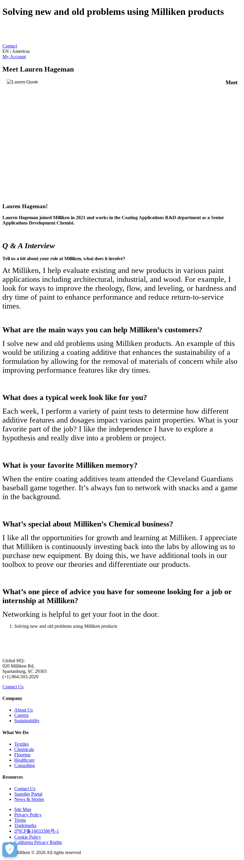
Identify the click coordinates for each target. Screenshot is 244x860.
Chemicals (24, 749)
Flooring (22, 754)
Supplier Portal (28, 793)
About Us (23, 709)
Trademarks (25, 825)
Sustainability (27, 720)
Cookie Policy (27, 837)
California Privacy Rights (38, 842)
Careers (21, 715)
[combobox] (122, 51)
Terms (20, 820)
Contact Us (13, 686)
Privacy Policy (28, 814)
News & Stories (29, 799)
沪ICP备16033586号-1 (36, 831)
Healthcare (24, 760)
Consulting (24, 765)
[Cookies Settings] (9, 849)
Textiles (21, 744)
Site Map (22, 809)
